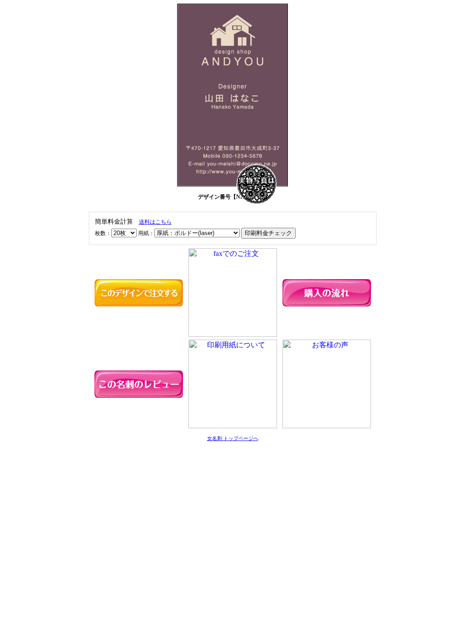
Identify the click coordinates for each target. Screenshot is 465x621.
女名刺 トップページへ (232, 438)
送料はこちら (155, 222)
